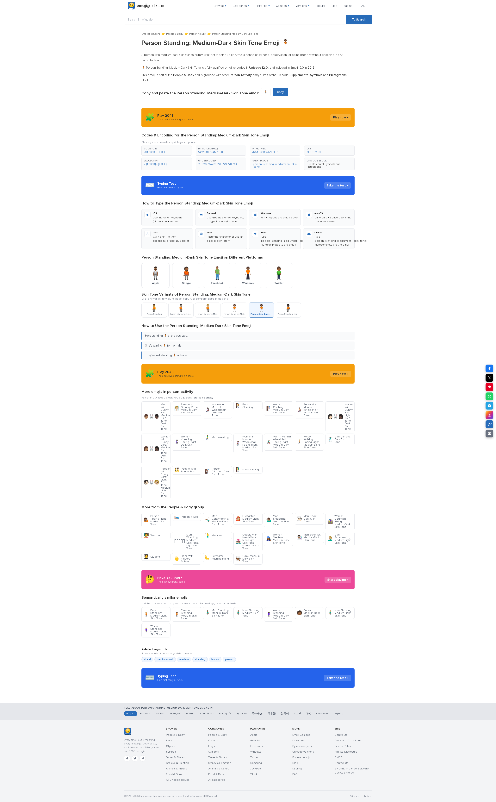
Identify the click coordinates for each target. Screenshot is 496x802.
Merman (213, 535)
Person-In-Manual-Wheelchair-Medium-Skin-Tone (308, 410)
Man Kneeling (217, 437)
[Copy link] (489, 424)
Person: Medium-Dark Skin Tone (308, 613)
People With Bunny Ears (185, 470)
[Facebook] (127, 758)
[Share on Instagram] (489, 415)
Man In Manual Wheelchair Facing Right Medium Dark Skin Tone (278, 442)
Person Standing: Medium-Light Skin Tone (155, 614)
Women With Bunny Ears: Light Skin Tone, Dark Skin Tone (341, 416)
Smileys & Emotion (177, 763)
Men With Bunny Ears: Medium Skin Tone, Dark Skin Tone (157, 416)
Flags (169, 740)
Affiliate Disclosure (346, 751)
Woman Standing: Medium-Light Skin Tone (155, 630)
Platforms (263, 6)
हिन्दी (309, 713)
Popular (320, 6)
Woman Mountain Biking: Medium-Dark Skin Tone (339, 521)
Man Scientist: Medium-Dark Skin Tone (309, 537)
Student (152, 556)
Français (175, 713)
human (215, 659)
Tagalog (338, 713)
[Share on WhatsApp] (489, 396)
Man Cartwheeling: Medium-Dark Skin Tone (217, 520)
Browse (220, 6)
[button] (166, 151)
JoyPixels (256, 768)
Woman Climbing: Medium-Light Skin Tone (277, 408)
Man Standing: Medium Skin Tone (248, 613)
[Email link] (489, 433)
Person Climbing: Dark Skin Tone (217, 471)
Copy (280, 92)
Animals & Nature (176, 768)
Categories (240, 6)
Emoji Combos (301, 734)
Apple (253, 734)
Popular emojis (301, 757)
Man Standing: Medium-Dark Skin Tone (217, 613)
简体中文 (257, 713)
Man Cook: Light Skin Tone (307, 518)
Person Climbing (244, 406)
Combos (282, 6)
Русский (242, 713)
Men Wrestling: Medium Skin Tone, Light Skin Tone (186, 541)
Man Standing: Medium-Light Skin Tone (340, 613)
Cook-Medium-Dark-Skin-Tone (248, 558)
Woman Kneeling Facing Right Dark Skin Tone (185, 442)
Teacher (152, 535)
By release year (302, 746)
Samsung (256, 763)
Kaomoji (349, 6)
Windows (255, 751)
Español (145, 713)
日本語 (272, 713)
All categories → (217, 779)
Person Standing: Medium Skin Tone (185, 614)
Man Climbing (247, 469)
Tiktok (253, 774)
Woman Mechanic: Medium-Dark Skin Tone (277, 538)
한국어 (285, 713)
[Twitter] (135, 758)
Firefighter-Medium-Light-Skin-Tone (247, 518)
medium (184, 659)
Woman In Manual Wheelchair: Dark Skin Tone (215, 410)
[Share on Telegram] (489, 406)
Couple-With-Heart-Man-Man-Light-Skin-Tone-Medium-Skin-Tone (247, 541)
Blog (334, 6)
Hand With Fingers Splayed (184, 558)
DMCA (338, 757)
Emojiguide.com (150, 33)
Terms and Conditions (348, 740)
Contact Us (341, 763)
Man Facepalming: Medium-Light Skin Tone (339, 538)
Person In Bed (186, 516)
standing (200, 659)
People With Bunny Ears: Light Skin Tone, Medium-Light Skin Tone (157, 482)
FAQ (362, 6)
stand (147, 659)
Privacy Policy (343, 746)
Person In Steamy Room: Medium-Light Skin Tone (186, 408)
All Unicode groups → (179, 779)
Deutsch (160, 713)
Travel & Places (175, 757)
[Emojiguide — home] (146, 6)
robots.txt (367, 796)
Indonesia (322, 713)
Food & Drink (174, 774)
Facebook (256, 746)
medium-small (165, 659)
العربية (297, 713)
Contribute (341, 734)
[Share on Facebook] (489, 368)
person (229, 659)
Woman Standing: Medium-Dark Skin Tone (277, 614)
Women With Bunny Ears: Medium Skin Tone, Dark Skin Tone (157, 449)
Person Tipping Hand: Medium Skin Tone (155, 520)
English (130, 713)
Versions (302, 6)
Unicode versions (303, 751)
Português (225, 713)
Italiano (190, 713)
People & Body (174, 33)
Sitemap (354, 796)
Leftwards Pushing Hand (217, 557)
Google (255, 740)
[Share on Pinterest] (489, 387)
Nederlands (207, 713)
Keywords (298, 740)
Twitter (254, 757)
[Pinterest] (143, 758)
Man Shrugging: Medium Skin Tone (277, 520)
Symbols (171, 751)
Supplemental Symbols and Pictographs (323, 165)
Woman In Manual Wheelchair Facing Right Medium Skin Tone (247, 443)
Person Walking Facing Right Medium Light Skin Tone (308, 442)
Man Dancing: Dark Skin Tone (339, 439)
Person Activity (197, 33)
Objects (171, 746)
